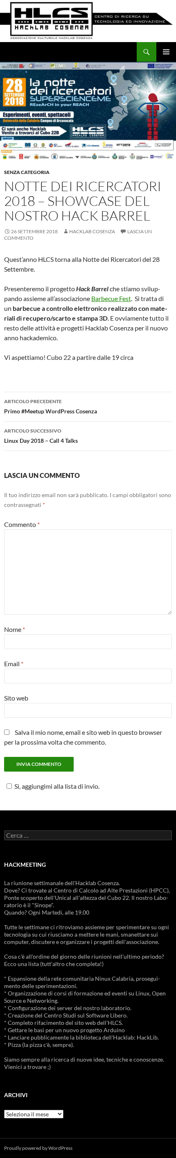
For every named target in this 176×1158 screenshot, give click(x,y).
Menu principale (166, 52)
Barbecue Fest (111, 298)
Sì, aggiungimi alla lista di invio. (56, 786)
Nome (14, 629)
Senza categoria (27, 172)
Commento (22, 524)
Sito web (16, 698)
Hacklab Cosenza (92, 231)
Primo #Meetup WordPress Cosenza (50, 406)
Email (13, 663)
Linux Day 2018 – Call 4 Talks (41, 436)
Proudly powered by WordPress (38, 1148)
